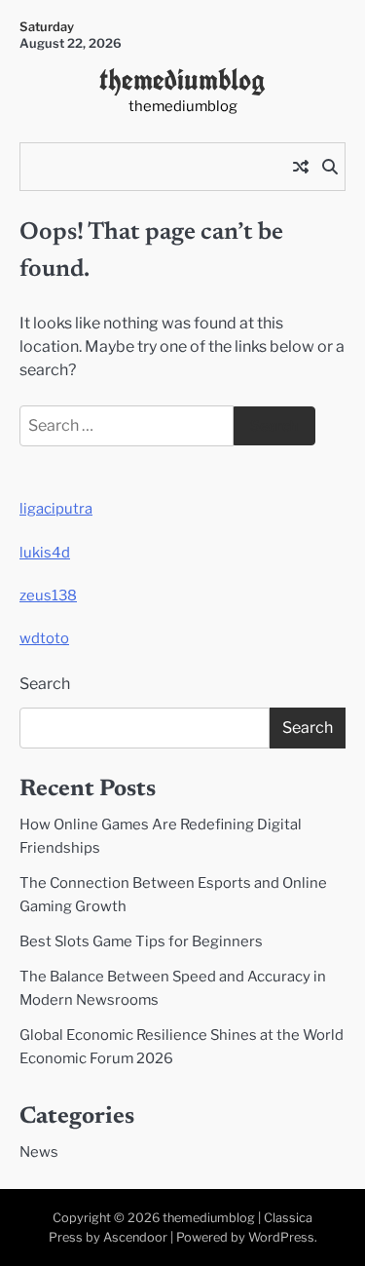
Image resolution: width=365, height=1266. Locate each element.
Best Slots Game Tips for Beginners (141, 941)
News (38, 1152)
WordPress (281, 1237)
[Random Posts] (300, 166)
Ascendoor (135, 1237)
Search (44, 683)
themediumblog (182, 79)
